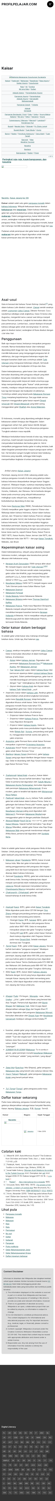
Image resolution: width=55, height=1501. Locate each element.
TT (45, 1460)
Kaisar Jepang (16, 198)
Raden (14, 134)
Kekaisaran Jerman (28, 667)
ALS (39, 1465)
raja (51, 226)
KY (41, 1479)
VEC (21, 1493)
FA (31, 1447)
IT (36, 1433)
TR (10, 1465)
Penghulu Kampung (26, 134)
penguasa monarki (37, 203)
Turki (16, 996)
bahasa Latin (32, 692)
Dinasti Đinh (25, 939)
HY (21, 1465)
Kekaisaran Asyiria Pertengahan (19, 785)
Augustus (10, 741)
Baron (7, 134)
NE (32, 1483)
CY (50, 1442)
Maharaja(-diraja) (13, 860)
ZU (50, 1493)
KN (25, 1479)
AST (10, 1442)
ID (9, 1451)
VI (32, 1437)
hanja (21, 920)
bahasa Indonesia (9, 206)
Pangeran (10, 1243)
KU (36, 1479)
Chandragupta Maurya (15, 889)
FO (51, 1470)
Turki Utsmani (37, 567)
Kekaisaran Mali (12, 830)
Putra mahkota (12, 1246)
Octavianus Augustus (35, 744)
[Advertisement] (27, 32)
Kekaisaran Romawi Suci (29, 663)
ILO (42, 1474)
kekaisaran (7, 209)
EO (20, 1447)
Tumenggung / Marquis (18, 120)
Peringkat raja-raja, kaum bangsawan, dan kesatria (24, 160)
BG (22, 1442)
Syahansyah (11, 775)
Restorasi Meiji (18, 506)
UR (15, 1465)
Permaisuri (10, 1230)
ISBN (28, 1191)
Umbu (36, 114)
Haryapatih (34, 99)
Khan (28, 1009)
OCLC (44, 1191)
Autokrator (10, 747)
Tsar (12, 670)
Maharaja (24, 81)
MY (27, 1465)
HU (41, 1451)
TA (39, 1460)
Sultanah (9, 1240)
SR (24, 1460)
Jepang (30, 1131)
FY (4, 1474)
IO (32, 1474)
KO (42, 1447)
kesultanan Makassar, (43, 1053)
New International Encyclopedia (32, 1182)
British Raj (19, 731)
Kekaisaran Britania (14, 599)
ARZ (41, 1433)
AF (4, 1442)
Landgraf (41, 120)
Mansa (9, 827)
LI (3, 1483)
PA (4, 1488)
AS (49, 1483)
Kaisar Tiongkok (45, 538)
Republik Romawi (23, 699)
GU (21, 1474)
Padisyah (15, 81)
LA (25, 1451)
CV (39, 1470)
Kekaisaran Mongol (44, 1012)
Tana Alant (40, 134)
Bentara (27, 149)
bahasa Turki (15, 689)
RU (50, 1437)
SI (38, 1488)
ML (15, 1483)
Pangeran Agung (21, 96)
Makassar (30, 1049)
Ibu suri (9, 1233)
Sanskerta (26, 860)
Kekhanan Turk (22, 1006)
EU (26, 1447)
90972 (49, 1191)
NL (48, 1433)
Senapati (27, 111)
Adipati (27, 108)
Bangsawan (21, 153)
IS (14, 1479)
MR (20, 1483)
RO (44, 1456)
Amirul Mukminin (38, 407)
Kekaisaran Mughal (33, 814)
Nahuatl (23, 1074)
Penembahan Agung (34, 93)
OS (9, 1479)
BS (28, 1470)
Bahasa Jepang (22, 1108)
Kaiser (12, 660)
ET (10, 1447)
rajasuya (9, 886)
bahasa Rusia (42, 670)
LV (31, 1451)
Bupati (10, 126)
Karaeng (35, 117)
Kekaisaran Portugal (14, 593)
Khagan (9, 996)
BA (23, 1470)
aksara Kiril (19, 670)
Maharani (10, 1220)
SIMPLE (6, 1460)
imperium (21, 209)
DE (15, 1433)
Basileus (9, 754)
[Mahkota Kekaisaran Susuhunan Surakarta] (27, 77)
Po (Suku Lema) (40, 126)
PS (10, 1488)
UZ (33, 1456)
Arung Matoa (45, 114)
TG (4, 1465)
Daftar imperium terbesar (17, 1256)
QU (15, 1488)
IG (37, 1474)
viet (21, 933)
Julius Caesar (23, 310)
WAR (38, 1437)
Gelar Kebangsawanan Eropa (18, 1253)
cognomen (12, 310)
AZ (16, 1442)
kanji (14, 946)
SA (21, 1488)
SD (43, 1488)
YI (39, 1493)
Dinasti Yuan (33, 1015)
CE (28, 1456)
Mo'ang (21, 117)
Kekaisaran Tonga (13, 1092)
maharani (6, 234)
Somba (32, 87)
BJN (17, 1470)
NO (16, 1456)
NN (22, 1456)
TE (16, 1493)
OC (37, 1483)
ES (26, 1433)
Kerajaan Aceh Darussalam (17, 563)
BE (33, 1442)
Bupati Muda (19, 130)
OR (43, 1483)
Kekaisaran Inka (12, 1071)
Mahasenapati (27, 101)
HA (27, 1474)
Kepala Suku (20, 126)
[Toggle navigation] (50, 4)
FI (34, 1460)
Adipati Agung (22, 99)
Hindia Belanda (12, 596)
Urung (38, 130)
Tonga (19, 1088)
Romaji (37, 1108)
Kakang (13, 117)
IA (48, 1474)
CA (38, 1442)
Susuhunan (33, 83)
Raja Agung (44, 81)
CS (44, 1442)
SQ (33, 1488)
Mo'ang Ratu (24, 89)
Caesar (36, 307)
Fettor (27, 117)
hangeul (32, 920)
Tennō (8, 946)
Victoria (28, 731)
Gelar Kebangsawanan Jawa (18, 1249)
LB (47, 1479)
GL (36, 1447)
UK (27, 1437)
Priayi (36, 153)
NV (45, 1470)
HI (47, 1447)
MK (47, 1451)
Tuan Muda (30, 130)
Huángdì (9, 907)
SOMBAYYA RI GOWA (15, 1049)
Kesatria (27, 146)
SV (22, 1437)
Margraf (32, 120)
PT (10, 1437)
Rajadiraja (34, 81)
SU (49, 1488)
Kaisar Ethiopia (12, 824)
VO (28, 1493)
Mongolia (34, 996)
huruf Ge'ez (26, 820)
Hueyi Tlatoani (12, 1074)
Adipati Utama (18, 93)
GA (10, 1474)
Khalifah (22, 407)
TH (50, 1460)
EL (15, 1447)
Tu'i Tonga (10, 1088)
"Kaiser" (12, 1182)
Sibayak (29, 126)
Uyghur (9, 999)
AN (4, 1470)
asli (43, 1173)
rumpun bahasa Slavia (43, 673)
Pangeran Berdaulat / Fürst (16, 114)
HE (15, 1451)
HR (4, 1451)
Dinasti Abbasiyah (21, 404)
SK (13, 1460)
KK (39, 1456)
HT (30, 1479)
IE (3, 1479)
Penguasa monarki (14, 1214)
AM (46, 1465)
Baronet (25, 140)
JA (4, 1437)
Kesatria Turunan (27, 142)
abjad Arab (26, 689)
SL (18, 1460)
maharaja (6, 216)
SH (29, 1460)
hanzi (16, 907)
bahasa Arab (27, 686)
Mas (32, 140)
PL (4, 1433)
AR (9, 1433)
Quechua (19, 1067)
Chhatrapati (23, 892)
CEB (15, 1437)
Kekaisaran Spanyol (14, 589)
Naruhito (5, 198)
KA (20, 1451)
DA (4, 1447)
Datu (30, 114)
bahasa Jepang (40, 972)
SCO (27, 1488)
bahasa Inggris (30, 725)
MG (9, 1483)
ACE (33, 1465)
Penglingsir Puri (27, 123)
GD (15, 1474)
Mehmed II (10, 814)
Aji (26, 87)
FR (31, 1433)
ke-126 (26, 198)
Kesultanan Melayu (14, 583)
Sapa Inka (10, 1067)
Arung (42, 117)
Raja (22, 87)
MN (26, 1483)
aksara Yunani (20, 754)
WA (33, 1493)
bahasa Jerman (28, 660)
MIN (10, 1456)
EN (20, 1433)
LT (36, 1451)
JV (19, 1479)
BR (34, 1470)
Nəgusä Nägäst (12, 820)
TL (10, 1493)
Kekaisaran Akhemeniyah (30, 788)
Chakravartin (11, 892)
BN (27, 1442)
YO (44, 1493)
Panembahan (35, 96)
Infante (35, 105)
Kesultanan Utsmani (14, 811)
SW (4, 1493)
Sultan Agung (22, 83)
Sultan (33, 89)
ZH (44, 1437)
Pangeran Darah (23, 105)
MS (4, 1456)
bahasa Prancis (31, 718)
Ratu (8, 1227)
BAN (10, 1470)
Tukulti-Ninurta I (44, 782)
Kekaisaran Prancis (14, 606)
